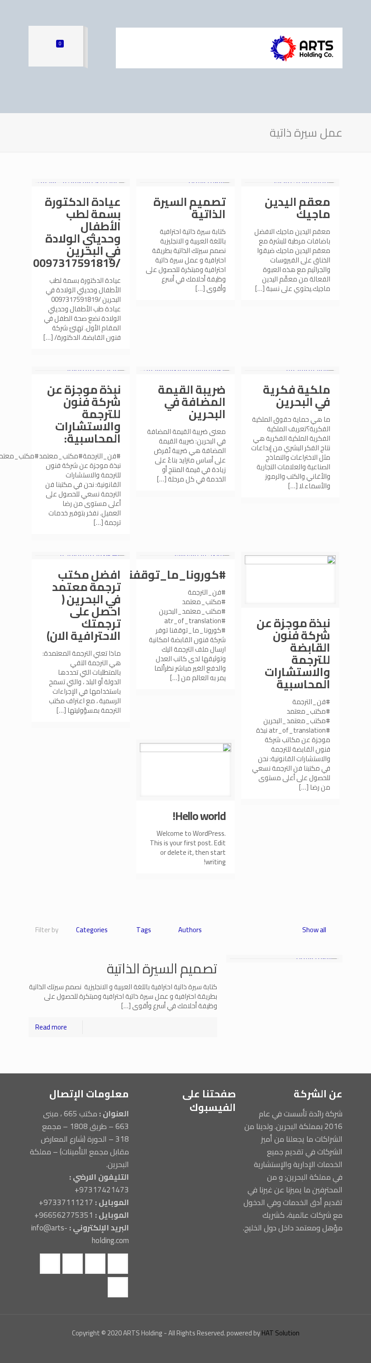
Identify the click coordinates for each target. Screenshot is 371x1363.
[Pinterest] (142, 1349)
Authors (190, 929)
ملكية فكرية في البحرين (296, 395)
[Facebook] (216, 1349)
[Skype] (228, 1349)
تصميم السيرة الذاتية (189, 207)
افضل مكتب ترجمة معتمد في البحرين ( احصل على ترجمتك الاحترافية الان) (84, 605)
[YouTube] (179, 1349)
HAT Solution (281, 1332)
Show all (314, 929)
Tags (143, 929)
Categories (92, 929)
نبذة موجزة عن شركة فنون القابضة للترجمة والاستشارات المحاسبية (293, 653)
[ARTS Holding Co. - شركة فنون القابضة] (301, 48)
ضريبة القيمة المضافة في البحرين (192, 401)
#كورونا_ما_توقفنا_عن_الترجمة (141, 574)
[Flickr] (167, 1349)
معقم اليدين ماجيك (297, 207)
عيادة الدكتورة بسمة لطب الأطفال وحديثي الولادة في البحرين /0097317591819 (77, 232)
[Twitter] (204, 1349)
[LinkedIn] (155, 1349)
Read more (51, 1027)
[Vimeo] (191, 1349)
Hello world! (199, 815)
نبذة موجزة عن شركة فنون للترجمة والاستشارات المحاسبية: (84, 414)
